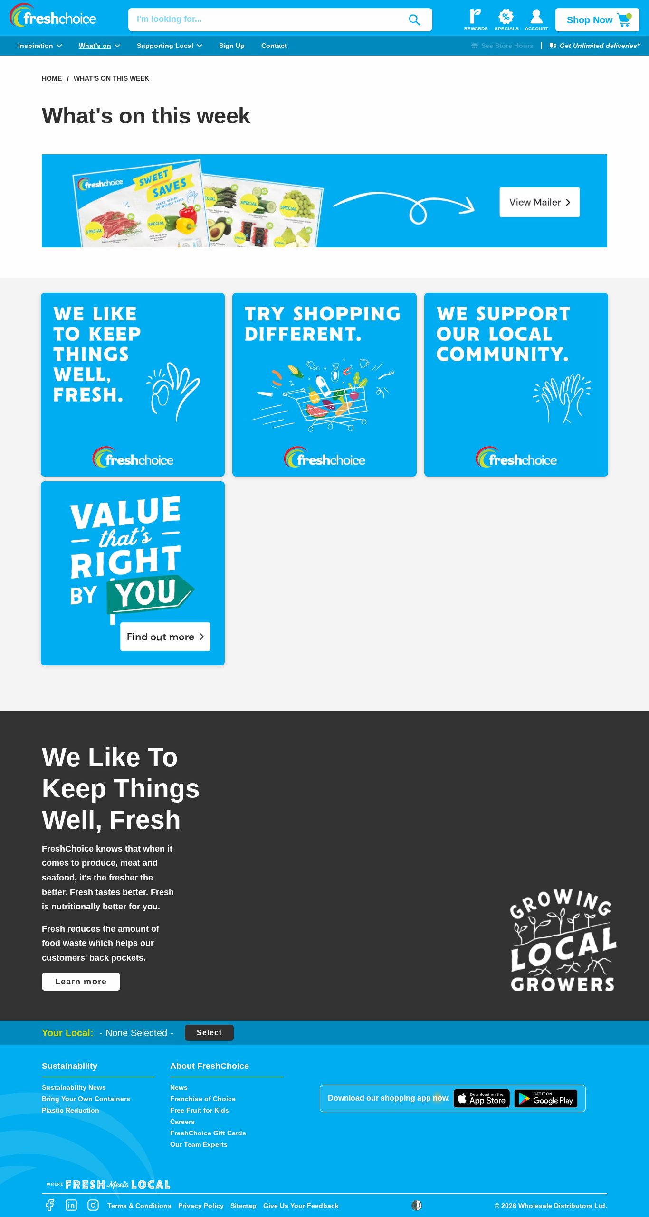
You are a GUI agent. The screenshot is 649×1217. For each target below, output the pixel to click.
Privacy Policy (201, 1205)
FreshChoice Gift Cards (208, 1133)
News (179, 1087)
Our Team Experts (199, 1144)
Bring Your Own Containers (86, 1098)
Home (52, 78)
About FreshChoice (209, 1066)
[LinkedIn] (71, 1206)
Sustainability (69, 1066)
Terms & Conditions (139, 1205)
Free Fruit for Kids (199, 1110)
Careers (182, 1121)
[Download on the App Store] (481, 1098)
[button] (502, 46)
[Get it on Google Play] (546, 1098)
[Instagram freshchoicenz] (93, 1206)
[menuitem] (40, 46)
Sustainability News (74, 1087)
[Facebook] (49, 1206)
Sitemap (243, 1205)
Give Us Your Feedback (301, 1205)
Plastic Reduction (70, 1110)
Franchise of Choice (203, 1098)
